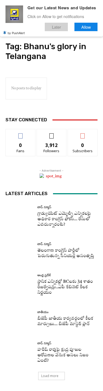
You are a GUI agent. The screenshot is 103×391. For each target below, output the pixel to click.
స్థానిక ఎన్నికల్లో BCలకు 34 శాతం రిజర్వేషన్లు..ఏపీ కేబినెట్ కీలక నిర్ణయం (65, 287)
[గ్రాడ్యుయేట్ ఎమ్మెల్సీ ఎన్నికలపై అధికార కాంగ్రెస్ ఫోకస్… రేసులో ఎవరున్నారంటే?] (19, 216)
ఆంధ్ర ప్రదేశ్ (44, 275)
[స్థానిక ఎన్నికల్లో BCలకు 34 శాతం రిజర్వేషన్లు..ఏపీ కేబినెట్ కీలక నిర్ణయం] (19, 284)
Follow (51, 133)
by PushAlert (16, 33)
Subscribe (82, 133)
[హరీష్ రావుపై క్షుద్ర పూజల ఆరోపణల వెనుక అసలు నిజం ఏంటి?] (19, 352)
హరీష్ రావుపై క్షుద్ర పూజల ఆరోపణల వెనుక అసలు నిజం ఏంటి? (62, 355)
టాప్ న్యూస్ (44, 207)
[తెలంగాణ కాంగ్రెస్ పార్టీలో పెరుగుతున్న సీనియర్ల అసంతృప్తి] (19, 250)
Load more (50, 376)
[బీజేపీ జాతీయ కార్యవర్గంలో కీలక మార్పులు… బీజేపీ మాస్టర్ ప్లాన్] (19, 319)
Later (56, 27)
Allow (86, 27)
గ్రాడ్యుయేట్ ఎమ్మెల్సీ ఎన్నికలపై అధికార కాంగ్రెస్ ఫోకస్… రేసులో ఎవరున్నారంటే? (64, 219)
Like (20, 133)
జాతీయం (43, 312)
